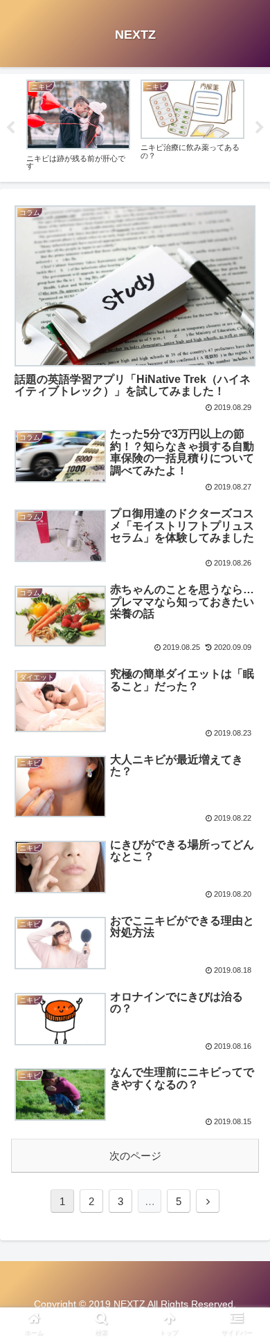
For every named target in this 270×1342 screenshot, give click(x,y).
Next (260, 128)
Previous (10, 128)
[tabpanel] (78, 125)
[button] (243, 1180)
